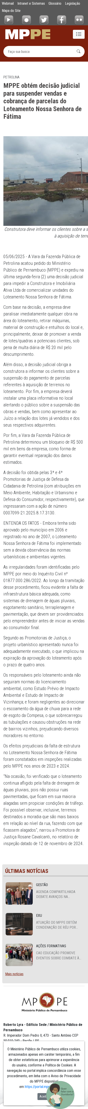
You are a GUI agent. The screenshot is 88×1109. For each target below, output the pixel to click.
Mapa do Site (11, 11)
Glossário (55, 3)
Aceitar (44, 1096)
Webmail (8, 3)
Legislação (72, 3)
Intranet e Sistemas (31, 3)
